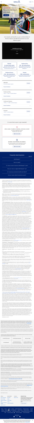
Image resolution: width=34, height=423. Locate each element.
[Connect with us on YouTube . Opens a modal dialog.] (19, 416)
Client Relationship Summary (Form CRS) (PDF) (15, 378)
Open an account (16, 134)
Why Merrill (8, 397)
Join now (5, 15)
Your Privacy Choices (10, 412)
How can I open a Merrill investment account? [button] (17, 175)
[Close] (33, 420)
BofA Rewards (24, 211)
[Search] (32, 1)
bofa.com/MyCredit (18, 268)
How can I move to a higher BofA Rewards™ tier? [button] (17, 168)
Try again (17, 53)
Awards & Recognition (10, 403)
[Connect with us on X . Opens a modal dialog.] (17, 416)
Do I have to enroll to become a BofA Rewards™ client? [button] (17, 165)
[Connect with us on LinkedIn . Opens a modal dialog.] (14, 416)
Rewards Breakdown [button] (6, 87)
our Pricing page (9, 181)
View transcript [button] (29, 59)
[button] (1, 1)
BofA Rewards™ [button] (17, 159)
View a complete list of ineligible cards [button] (11, 214)
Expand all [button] (30, 156)
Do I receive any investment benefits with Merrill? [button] (17, 171)
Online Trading (9, 400)
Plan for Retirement (3, 397)
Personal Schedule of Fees (15, 195)
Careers (8, 401)
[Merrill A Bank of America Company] (17, 2)
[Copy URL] (17, 51)
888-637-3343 (16, 397)
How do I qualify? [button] (17, 162)
